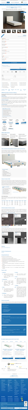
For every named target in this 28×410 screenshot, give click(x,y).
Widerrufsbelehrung (23, 384)
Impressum (22, 381)
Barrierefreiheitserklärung (24, 389)
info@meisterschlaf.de (6, 311)
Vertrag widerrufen (23, 385)
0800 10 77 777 (6, 309)
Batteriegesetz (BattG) (23, 388)
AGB (21, 383)
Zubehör (25, 4)
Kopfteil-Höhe (3, 41)
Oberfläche (3, 38)
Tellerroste (23, 4)
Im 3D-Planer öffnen (14, 62)
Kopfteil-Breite (4, 44)
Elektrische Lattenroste (19, 4)
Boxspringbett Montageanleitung (6, 247)
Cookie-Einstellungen (23, 393)
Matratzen (5, 4)
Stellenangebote (3, 389)
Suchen (8, 2)
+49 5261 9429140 (7, 310)
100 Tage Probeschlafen (4, 384)
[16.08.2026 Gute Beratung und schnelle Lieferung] (20, 366)
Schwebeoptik (3, 53)
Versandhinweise (3, 386)
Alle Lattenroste (9, 4)
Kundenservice (3, 381)
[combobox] (14, 39)
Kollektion (3, 78)
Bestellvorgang (3, 383)
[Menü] (26, 401)
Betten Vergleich (23, 390)
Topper (6, 4)
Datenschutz (22, 382)
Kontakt (2, 382)
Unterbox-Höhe (3, 50)
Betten (2, 4)
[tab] (3, 89)
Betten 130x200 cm (4, 5)
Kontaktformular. (8, 319)
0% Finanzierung (3, 390)
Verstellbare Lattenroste (14, 4)
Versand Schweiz (3, 387)
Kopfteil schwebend (4, 47)
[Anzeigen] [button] (3, 252)
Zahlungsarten (3, 385)
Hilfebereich (13, 332)
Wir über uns (2, 388)
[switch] (25, 405)
